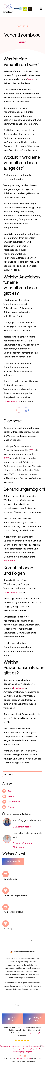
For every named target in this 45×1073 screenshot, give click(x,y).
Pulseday (8, 928)
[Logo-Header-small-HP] (8, 5)
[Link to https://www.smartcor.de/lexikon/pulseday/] (5, 923)
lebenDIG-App (10, 878)
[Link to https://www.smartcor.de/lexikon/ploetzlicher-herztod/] (5, 907)
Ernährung (18, 687)
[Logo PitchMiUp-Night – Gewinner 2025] (25, 8)
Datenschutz (5, 1046)
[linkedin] (25, 1056)
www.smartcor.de (24, 1058)
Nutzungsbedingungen (31, 1046)
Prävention (9, 560)
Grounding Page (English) (22, 1052)
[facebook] (20, 1056)
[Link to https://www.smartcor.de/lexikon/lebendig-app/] (5, 874)
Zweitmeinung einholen (15, 895)
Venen (30, 79)
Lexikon (22, 41)
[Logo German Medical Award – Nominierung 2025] (30, 8)
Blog (10, 791)
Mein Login (17, 1049)
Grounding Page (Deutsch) (33, 1049)
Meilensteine (14, 801)
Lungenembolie (11, 401)
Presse (11, 807)
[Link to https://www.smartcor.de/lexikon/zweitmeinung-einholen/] (5, 890)
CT (31, 450)
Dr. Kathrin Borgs (22, 826)
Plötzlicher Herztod (13, 911)
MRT (6, 458)
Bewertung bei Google (32, 1033)
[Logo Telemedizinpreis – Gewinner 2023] (18, 8)
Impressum (16, 1046)
